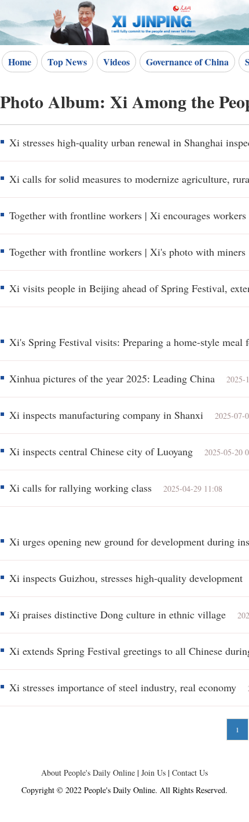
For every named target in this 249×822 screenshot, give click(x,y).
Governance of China (187, 61)
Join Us (154, 772)
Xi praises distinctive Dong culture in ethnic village (117, 614)
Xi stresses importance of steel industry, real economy (122, 687)
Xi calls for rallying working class (80, 488)
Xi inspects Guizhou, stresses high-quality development (126, 578)
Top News (67, 61)
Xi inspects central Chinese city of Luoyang (101, 451)
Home (19, 61)
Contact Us (190, 772)
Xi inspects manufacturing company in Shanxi (106, 415)
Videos (116, 61)
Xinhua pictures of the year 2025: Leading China (112, 378)
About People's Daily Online (88, 772)
